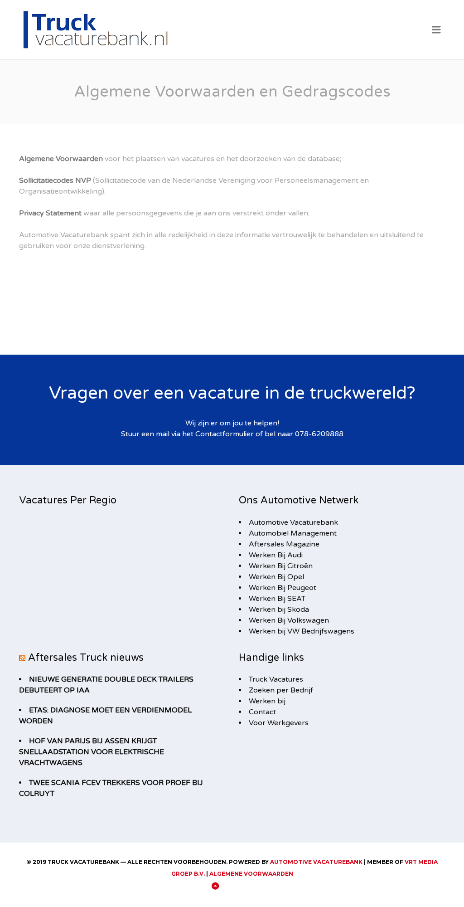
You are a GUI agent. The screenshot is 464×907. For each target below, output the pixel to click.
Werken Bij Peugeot (282, 587)
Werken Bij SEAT (277, 598)
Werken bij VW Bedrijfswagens (301, 631)
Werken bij (267, 701)
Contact (262, 712)
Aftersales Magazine (284, 544)
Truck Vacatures (276, 679)
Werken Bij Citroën (281, 566)
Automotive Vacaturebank (293, 522)
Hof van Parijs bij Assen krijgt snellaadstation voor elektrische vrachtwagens (91, 751)
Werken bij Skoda (279, 609)
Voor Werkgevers (279, 722)
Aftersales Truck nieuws (86, 657)
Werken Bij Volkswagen (289, 620)
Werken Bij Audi (276, 555)
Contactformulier (224, 434)
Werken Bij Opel (276, 576)
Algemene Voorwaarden (251, 873)
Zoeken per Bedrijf (281, 690)
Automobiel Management (293, 533)
